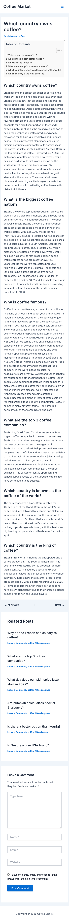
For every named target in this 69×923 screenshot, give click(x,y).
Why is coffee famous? (20, 62)
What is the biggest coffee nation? (26, 58)
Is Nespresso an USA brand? (28, 745)
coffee (22, 36)
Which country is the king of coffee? (26, 73)
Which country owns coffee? (22, 55)
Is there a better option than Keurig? (33, 726)
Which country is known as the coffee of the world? (34, 70)
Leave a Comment (16, 643)
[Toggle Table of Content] (57, 50)
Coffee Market (17, 6)
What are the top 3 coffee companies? (28, 66)
